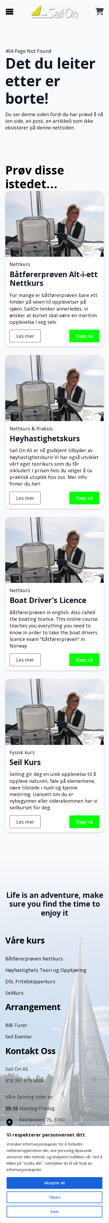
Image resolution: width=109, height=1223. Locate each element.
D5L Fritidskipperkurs (30, 981)
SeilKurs (14, 993)
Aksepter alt (54, 1182)
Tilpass (55, 1197)
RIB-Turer (16, 1025)
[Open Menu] (9, 12)
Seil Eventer (18, 1036)
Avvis (54, 1211)
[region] (54, 1174)
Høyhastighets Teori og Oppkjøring (46, 970)
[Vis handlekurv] (99, 12)
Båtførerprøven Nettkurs (34, 958)
